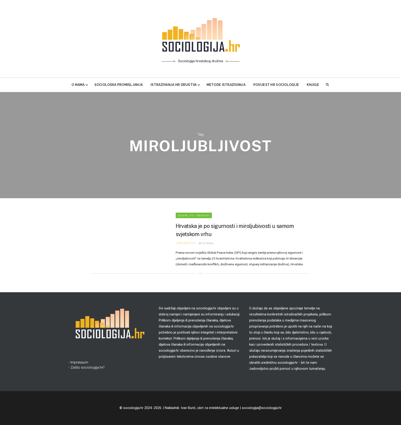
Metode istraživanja (226, 85)
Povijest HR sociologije (276, 85)
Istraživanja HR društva (174, 85)
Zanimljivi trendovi (194, 215)
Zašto (88, 367)
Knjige (313, 85)
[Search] (327, 85)
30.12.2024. (206, 243)
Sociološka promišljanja (118, 85)
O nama (78, 85)
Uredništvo (185, 243)
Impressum (79, 362)
